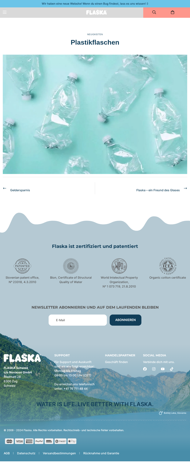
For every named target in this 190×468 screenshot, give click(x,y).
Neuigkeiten (95, 34)
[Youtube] (163, 369)
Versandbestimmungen (59, 453)
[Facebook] (145, 369)
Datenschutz (26, 453)
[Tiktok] (171, 369)
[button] (174, 12)
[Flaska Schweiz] (96, 12)
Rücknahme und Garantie (101, 453)
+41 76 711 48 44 (76, 388)
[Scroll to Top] (182, 448)
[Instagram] (154, 369)
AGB (7, 453)
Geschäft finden (116, 362)
